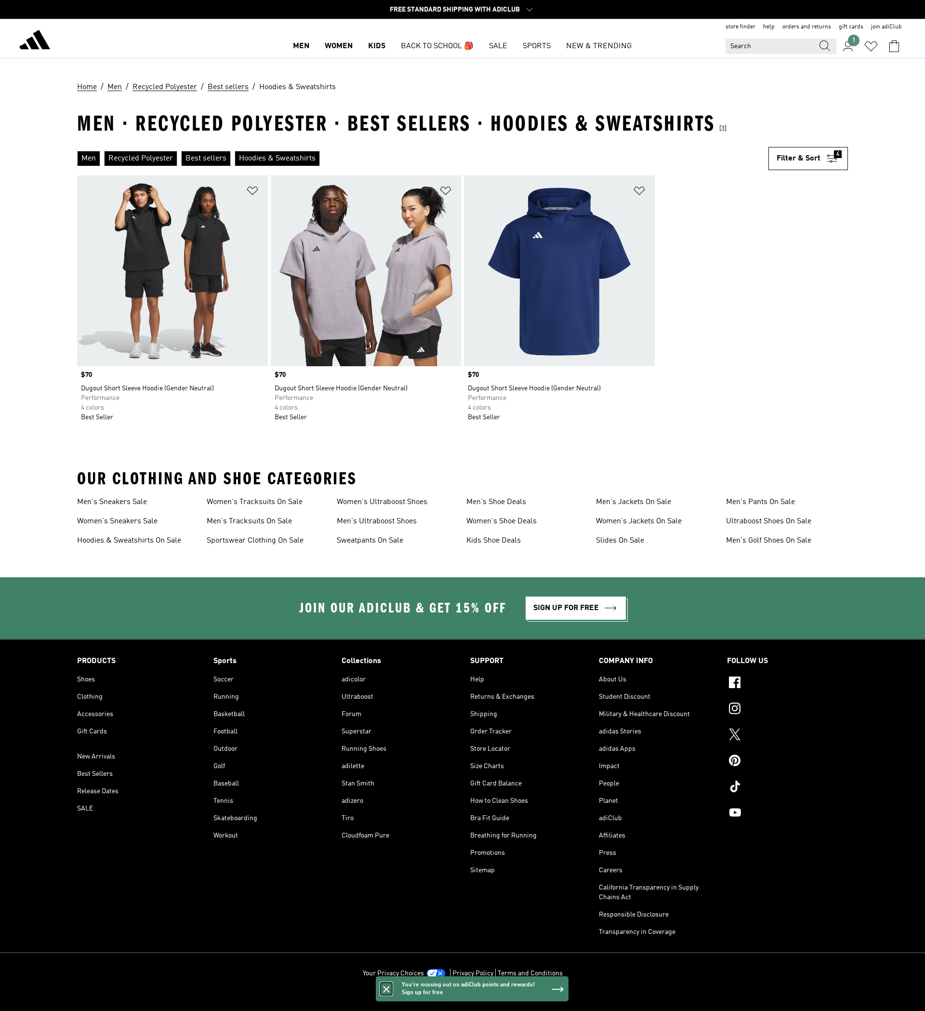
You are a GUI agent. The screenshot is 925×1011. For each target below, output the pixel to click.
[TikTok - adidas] (787, 788)
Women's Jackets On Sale (639, 521)
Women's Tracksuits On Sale (255, 502)
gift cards (851, 27)
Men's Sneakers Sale (112, 502)
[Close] (386, 989)
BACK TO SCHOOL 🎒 (437, 46)
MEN (301, 46)
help (769, 27)
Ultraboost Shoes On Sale (768, 521)
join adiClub (886, 27)
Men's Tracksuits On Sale (249, 521)
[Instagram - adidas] (787, 710)
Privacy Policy (472, 973)
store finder (740, 27)
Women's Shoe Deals (501, 521)
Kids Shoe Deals (493, 541)
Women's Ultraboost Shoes (382, 502)
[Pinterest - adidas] (787, 762)
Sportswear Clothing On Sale (255, 541)
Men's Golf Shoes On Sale (768, 541)
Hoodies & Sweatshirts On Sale (129, 541)
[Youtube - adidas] (787, 814)
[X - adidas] (787, 736)
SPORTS (537, 46)
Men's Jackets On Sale (633, 502)
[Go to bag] (894, 46)
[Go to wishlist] (871, 46)
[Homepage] (34, 41)
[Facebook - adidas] (787, 684)
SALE (498, 46)
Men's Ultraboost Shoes (377, 521)
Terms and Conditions (530, 973)
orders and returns (806, 27)
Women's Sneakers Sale (117, 521)
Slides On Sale (620, 541)
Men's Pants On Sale (760, 502)
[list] (422, 158)
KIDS (376, 46)
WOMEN (339, 46)
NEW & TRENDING (599, 46)
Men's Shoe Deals (496, 502)
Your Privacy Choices (393, 973)
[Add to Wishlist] (252, 192)
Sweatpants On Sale (370, 541)
